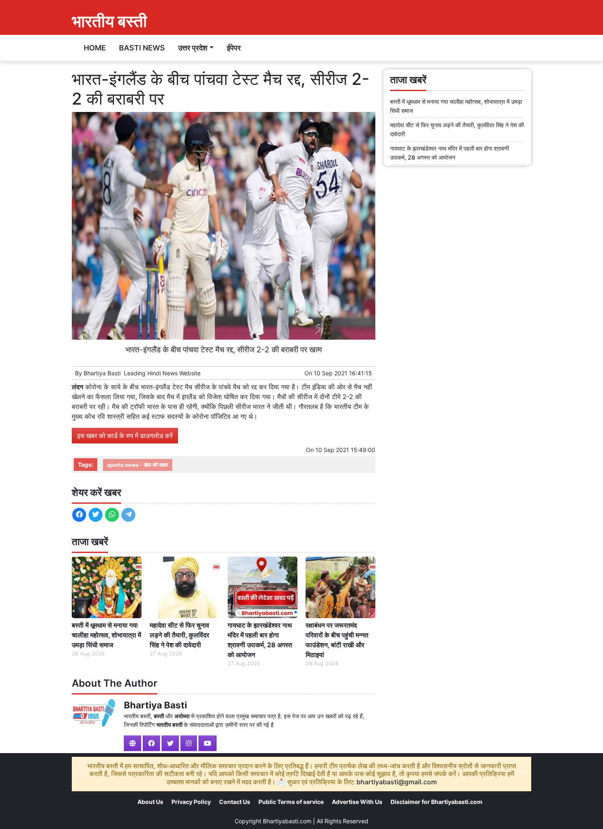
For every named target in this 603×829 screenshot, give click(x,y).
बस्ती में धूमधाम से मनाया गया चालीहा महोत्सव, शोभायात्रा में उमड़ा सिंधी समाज (106, 635)
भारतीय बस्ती (109, 21)
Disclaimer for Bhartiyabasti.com (436, 801)
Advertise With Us (357, 801)
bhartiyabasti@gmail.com (396, 782)
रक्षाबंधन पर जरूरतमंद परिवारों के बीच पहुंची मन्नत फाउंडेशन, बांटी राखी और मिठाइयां (337, 640)
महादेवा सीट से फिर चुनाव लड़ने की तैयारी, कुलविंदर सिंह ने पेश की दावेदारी (179, 635)
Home (95, 47)
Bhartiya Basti (102, 373)
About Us (150, 801)
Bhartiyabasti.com (287, 821)
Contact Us (234, 801)
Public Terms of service (291, 801)
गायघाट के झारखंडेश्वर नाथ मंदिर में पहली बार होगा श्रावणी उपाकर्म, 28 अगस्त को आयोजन (260, 640)
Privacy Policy (191, 801)
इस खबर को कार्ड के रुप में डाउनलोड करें (125, 436)
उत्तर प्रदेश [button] (193, 47)
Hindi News (162, 373)
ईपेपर (234, 47)
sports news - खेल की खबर (137, 465)
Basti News (142, 47)
